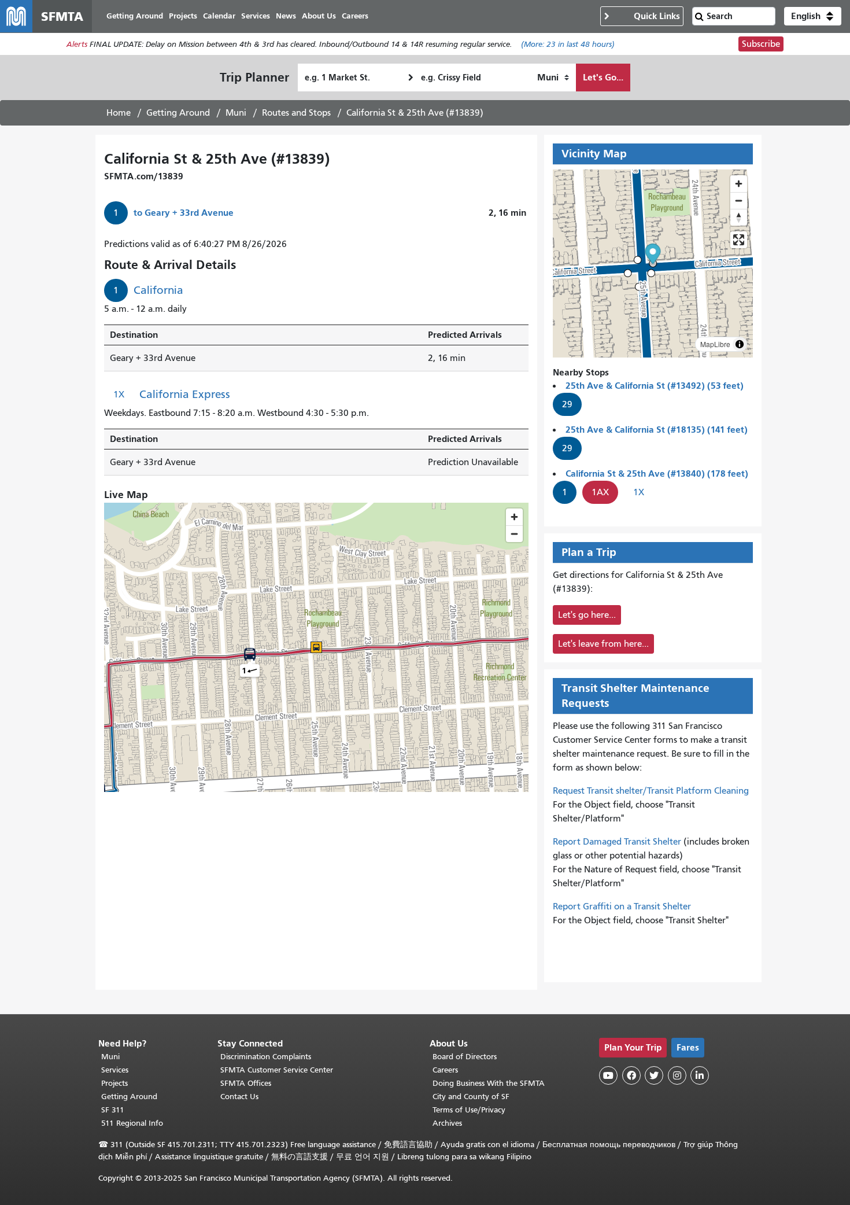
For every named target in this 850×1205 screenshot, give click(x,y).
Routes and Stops (296, 113)
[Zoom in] (738, 183)
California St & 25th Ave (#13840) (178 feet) (657, 473)
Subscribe (761, 44)
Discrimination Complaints (265, 1057)
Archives (447, 1123)
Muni (236, 113)
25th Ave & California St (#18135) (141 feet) (657, 429)
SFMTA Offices (245, 1083)
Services (114, 1070)
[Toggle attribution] (739, 344)
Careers (445, 1070)
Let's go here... (587, 615)
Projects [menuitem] (183, 16)
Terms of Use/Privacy (469, 1110)
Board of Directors (465, 1057)
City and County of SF (471, 1096)
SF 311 (112, 1110)
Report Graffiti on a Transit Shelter (622, 906)
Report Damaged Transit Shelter (617, 842)
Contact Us (239, 1096)
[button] (812, 16)
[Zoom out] (738, 200)
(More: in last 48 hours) (568, 44)
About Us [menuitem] (319, 16)
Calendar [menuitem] (219, 16)
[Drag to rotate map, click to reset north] (738, 217)
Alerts (76, 44)
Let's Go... (603, 77)
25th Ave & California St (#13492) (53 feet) (655, 385)
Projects (114, 1083)
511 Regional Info (132, 1123)
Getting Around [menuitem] (134, 16)
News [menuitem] (286, 16)
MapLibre (715, 344)
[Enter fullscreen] (738, 239)
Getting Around (178, 113)
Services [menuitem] (255, 16)
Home (118, 113)
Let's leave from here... (603, 644)
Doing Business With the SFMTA (489, 1083)
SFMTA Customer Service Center (276, 1070)
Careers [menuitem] (355, 16)
